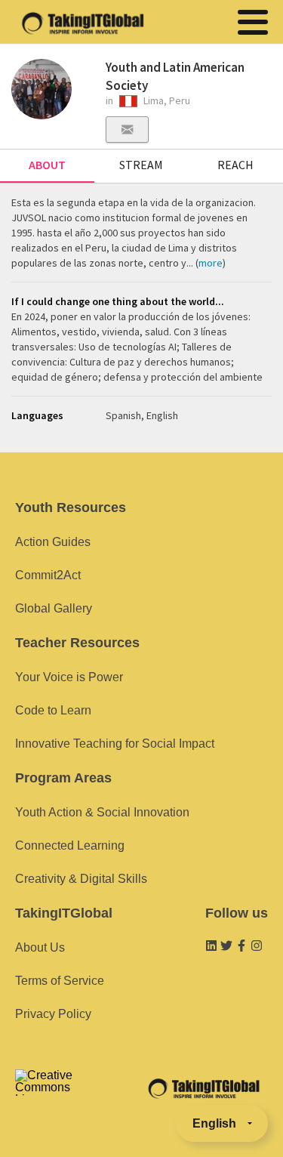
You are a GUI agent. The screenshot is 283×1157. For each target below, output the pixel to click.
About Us (40, 947)
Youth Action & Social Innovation (102, 812)
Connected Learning (70, 845)
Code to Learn (53, 710)
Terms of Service (59, 980)
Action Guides (53, 541)
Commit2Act (48, 575)
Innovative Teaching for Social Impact (114, 743)
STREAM (141, 164)
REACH (235, 164)
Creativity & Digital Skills (81, 878)
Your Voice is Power (69, 677)
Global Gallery (53, 608)
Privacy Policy (53, 1013)
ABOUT (47, 164)
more (210, 263)
